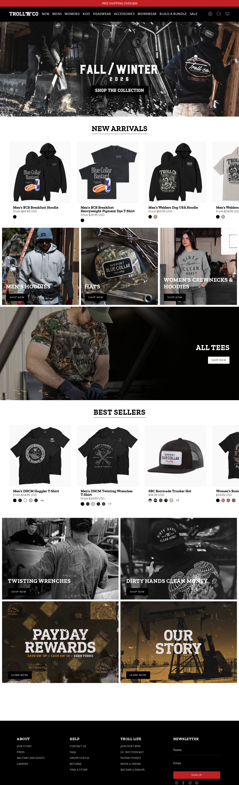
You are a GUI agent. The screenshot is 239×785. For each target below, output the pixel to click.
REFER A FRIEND (130, 764)
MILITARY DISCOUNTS (31, 758)
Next (233, 166)
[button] (57, 14)
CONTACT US (78, 746)
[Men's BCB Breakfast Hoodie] (40, 166)
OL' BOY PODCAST (132, 752)
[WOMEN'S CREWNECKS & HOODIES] (198, 260)
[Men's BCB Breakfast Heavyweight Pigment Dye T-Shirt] (108, 166)
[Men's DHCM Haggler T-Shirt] (40, 450)
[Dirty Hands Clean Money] (178, 553)
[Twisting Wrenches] (60, 553)
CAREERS (22, 764)
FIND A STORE (79, 769)
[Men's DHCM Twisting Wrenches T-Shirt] (108, 450)
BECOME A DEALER (132, 769)
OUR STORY (24, 746)
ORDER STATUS (79, 758)
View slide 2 (124, 106)
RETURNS (76, 764)
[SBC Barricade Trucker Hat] (175, 450)
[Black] (14, 210)
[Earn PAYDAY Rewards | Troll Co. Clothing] (60, 636)
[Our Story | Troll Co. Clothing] (178, 636)
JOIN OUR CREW (130, 746)
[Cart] (227, 14)
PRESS (21, 752)
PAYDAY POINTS (130, 758)
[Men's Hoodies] (40, 260)
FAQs (73, 752)
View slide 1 (115, 106)
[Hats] (119, 260)
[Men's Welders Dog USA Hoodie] (175, 166)
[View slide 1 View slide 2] (119, 66)
